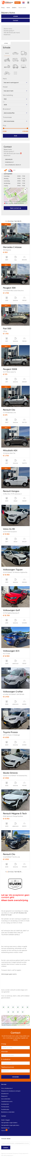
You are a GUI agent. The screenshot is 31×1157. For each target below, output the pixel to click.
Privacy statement (23, 1153)
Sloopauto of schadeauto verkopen (10, 1091)
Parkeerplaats (5, 1106)
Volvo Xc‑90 (9, 529)
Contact (15, 20)
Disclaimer (15, 1153)
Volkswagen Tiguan (13, 569)
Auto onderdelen (5, 1099)
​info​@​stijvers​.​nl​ (9, 162)
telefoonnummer (7, 1067)
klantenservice (5, 1128)
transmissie (7, 117)
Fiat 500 (7, 328)
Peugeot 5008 (10, 369)
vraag (3, 1044)
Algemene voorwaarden (6, 1153)
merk (5, 79)
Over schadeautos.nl (6, 1088)
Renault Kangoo (11, 491)
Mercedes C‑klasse (12, 247)
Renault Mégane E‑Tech (15, 813)
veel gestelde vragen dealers (9, 1122)
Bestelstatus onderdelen (7, 1112)
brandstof (6, 109)
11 (20, 221)
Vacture (3, 1130)
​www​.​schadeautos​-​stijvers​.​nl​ (13, 164)
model (5, 87)
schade (15, 16)
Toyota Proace (10, 732)
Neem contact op (15, 208)
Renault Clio (9, 409)
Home (8, 7)
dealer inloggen (5, 1120)
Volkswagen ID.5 (11, 650)
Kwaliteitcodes (5, 1109)
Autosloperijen (5, 1104)
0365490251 (8, 159)
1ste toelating (8, 95)
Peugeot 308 (9, 287)
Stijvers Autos (8, 149)
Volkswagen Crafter (13, 691)
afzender (4, 1052)
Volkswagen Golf (11, 610)
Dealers (17, 2)
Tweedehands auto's (6, 1101)
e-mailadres (5, 1059)
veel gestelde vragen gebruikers (10, 1125)
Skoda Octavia (10, 772)
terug (2, 7)
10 (19, 221)
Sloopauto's (4, 1096)
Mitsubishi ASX (10, 450)
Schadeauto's (5, 1093)
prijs (4, 126)
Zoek (15, 136)
